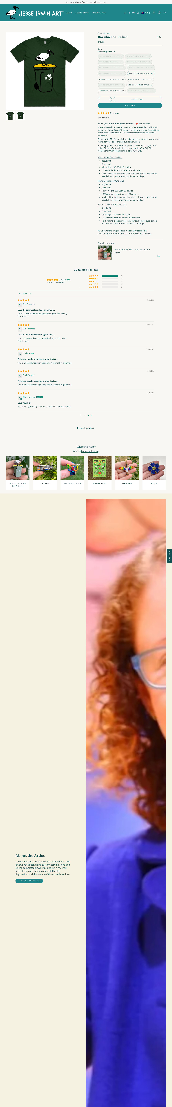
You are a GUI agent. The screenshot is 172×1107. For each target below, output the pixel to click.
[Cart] (164, 13)
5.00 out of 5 (64, 279)
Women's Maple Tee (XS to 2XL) (112, 204)
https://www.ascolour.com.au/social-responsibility (128, 233)
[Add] (158, 256)
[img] (23, 300)
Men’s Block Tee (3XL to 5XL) (111, 180)
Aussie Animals (104, 33)
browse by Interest (89, 451)
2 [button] (84, 415)
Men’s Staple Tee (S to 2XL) (110, 157)
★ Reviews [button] (170, 556)
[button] (69, 13)
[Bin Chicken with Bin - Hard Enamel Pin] (105, 253)
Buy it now (130, 105)
